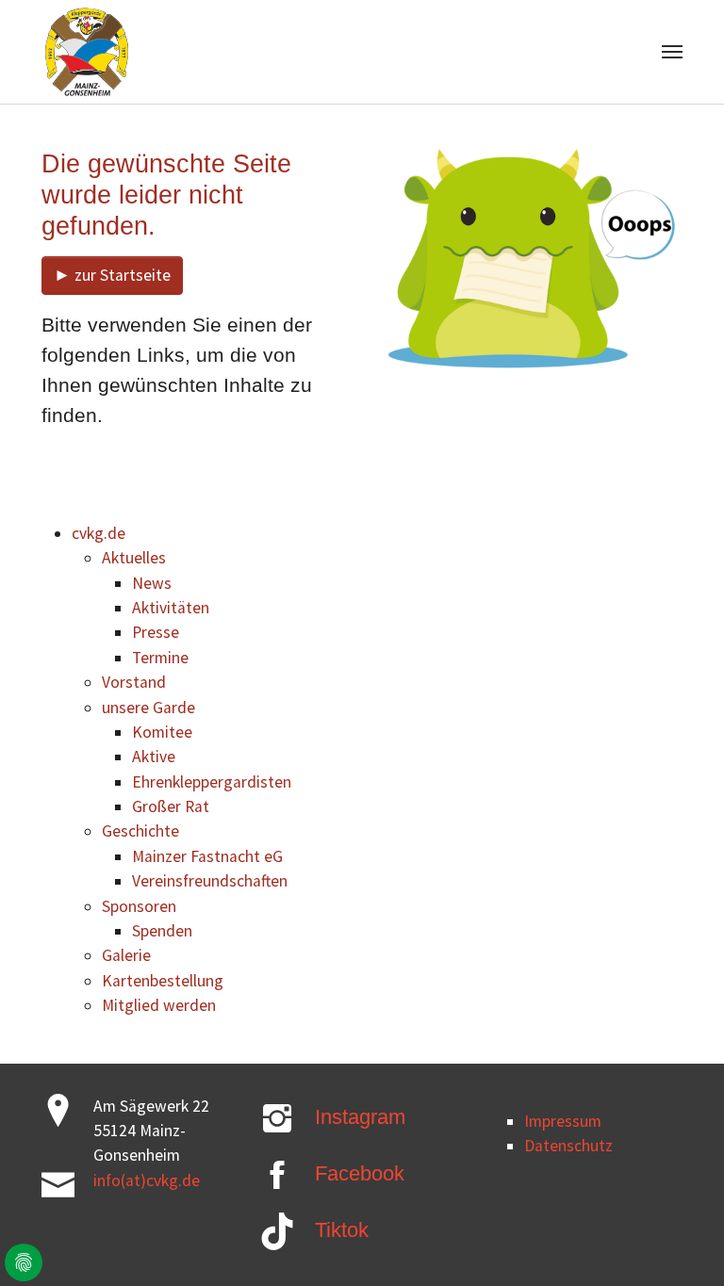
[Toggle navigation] (672, 52)
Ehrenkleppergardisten (211, 782)
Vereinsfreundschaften (210, 881)
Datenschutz (568, 1145)
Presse (155, 632)
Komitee (162, 732)
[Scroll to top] (680, 1242)
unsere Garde (148, 707)
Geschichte (140, 831)
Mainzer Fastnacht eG (207, 856)
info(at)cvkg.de (146, 1180)
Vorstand (134, 682)
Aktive (153, 756)
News (152, 583)
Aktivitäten (170, 607)
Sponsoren (139, 906)
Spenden (162, 930)
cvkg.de (98, 533)
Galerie (126, 955)
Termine (160, 657)
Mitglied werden (159, 1005)
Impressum (562, 1121)
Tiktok (342, 1230)
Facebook (359, 1173)
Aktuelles (134, 557)
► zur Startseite (112, 275)
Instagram (360, 1117)
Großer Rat (170, 806)
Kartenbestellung (162, 980)
